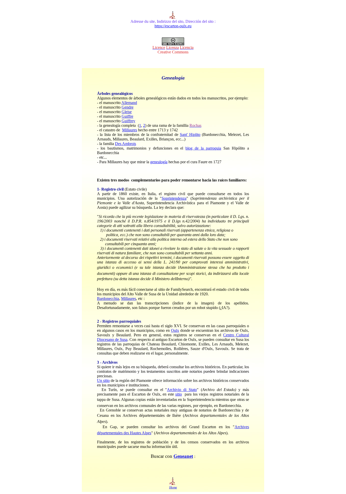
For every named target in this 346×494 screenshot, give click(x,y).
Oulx (175, 330)
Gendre (127, 107)
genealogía (158, 162)
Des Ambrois (125, 143)
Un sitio (103, 380)
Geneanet (183, 456)
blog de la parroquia (203, 148)
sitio (178, 394)
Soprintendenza (174, 198)
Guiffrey (128, 121)
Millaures (129, 130)
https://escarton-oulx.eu (173, 26)
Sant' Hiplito (190, 134)
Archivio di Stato (182, 389)
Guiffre (127, 116)
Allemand (129, 102)
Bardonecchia (108, 298)
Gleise (127, 112)
